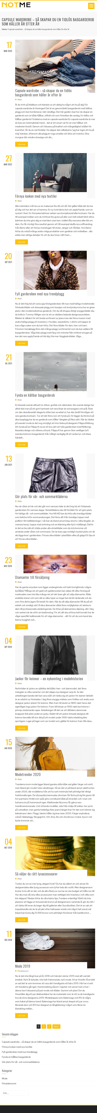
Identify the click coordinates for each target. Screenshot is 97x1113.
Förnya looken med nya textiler (36, 196)
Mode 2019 (22, 966)
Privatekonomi (22, 971)
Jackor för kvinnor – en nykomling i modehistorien (49, 678)
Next (56, 1026)
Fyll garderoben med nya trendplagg (39, 293)
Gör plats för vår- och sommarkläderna (41, 496)
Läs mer (21, 144)
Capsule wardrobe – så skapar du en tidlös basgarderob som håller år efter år (43, 92)
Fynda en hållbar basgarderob (35, 395)
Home (4, 29)
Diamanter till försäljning (32, 577)
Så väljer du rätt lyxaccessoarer (36, 873)
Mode (19, 99)
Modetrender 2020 (28, 774)
